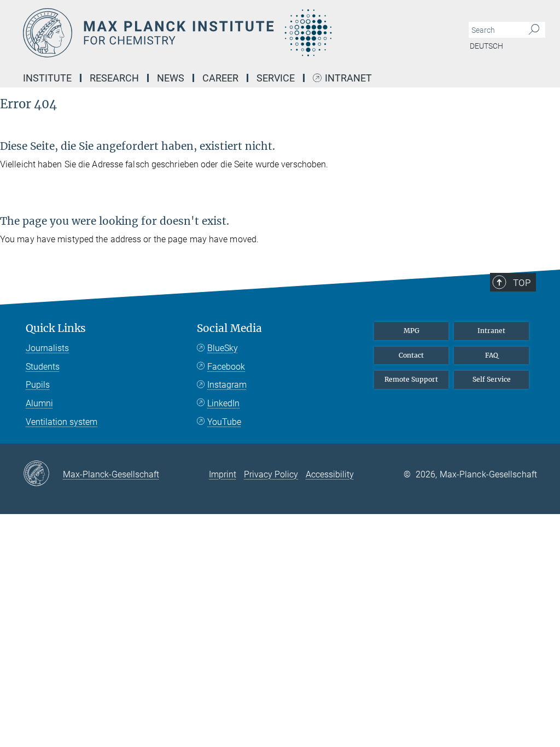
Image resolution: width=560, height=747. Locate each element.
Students (43, 366)
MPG (411, 330)
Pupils (38, 385)
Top (521, 282)
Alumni (39, 403)
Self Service (491, 379)
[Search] (534, 30)
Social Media (229, 328)
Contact (411, 355)
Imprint (222, 474)
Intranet (348, 78)
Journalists (47, 348)
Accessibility (330, 474)
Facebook (226, 366)
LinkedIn (223, 403)
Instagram (227, 385)
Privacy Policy (271, 474)
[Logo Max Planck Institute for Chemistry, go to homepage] (228, 32)
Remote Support (411, 379)
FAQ (491, 355)
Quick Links (56, 328)
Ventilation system (61, 422)
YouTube (224, 422)
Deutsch (486, 46)
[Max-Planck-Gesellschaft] (43, 474)
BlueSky (222, 348)
